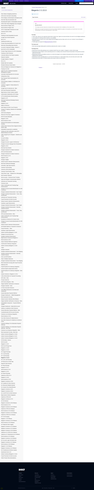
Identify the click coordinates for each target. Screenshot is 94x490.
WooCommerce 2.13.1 (6, 404)
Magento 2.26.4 (4, 140)
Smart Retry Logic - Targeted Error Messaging (11, 173)
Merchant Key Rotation (6, 147)
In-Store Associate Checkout (7, 287)
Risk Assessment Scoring (6, 297)
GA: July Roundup (5, 353)
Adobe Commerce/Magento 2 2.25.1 (9, 336)
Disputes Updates (5, 57)
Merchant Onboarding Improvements (9, 45)
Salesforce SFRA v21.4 (6, 375)
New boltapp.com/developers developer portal (11, 17)
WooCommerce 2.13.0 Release (8, 410)
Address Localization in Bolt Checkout (9, 308)
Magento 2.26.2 (4, 157)
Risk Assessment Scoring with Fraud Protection (11, 262)
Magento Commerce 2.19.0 (7, 381)
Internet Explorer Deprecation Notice (9, 268)
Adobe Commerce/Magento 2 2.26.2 (9, 454)
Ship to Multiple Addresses (7, 258)
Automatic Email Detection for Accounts (10, 74)
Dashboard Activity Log (6, 41)
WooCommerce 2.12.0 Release (7, 422)
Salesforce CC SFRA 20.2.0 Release (9, 432)
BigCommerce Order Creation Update (9, 92)
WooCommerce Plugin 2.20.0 (7, 25)
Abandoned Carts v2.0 (6, 452)
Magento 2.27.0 (4, 103)
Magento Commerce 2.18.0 (7, 391)
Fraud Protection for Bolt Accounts (9, 199)
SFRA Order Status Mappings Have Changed (11, 23)
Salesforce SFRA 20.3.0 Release (8, 414)
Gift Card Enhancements (6, 151)
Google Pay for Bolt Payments (7, 37)
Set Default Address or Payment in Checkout (11, 226)
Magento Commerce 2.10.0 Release (9, 430)
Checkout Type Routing (6, 167)
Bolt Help (33, 7)
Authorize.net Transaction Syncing (8, 181)
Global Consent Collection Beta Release (10, 299)
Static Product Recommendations (8, 458)
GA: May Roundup (5, 365)
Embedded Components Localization (9, 129)
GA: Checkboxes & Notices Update (9, 450)
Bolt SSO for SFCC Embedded (8, 49)
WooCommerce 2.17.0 (6, 155)
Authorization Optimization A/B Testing (9, 94)
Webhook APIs (4, 264)
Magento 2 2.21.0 (5, 371)
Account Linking (4, 138)
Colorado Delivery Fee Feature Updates (10, 55)
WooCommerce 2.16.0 (6, 239)
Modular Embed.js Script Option (8, 65)
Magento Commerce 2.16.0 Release (9, 402)
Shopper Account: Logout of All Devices (10, 142)
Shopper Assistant (5, 249)
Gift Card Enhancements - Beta (8, 213)
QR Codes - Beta (5, 278)
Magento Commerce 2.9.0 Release (8, 438)
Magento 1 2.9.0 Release (6, 418)
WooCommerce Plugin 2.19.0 (7, 27)
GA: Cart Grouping (5, 416)
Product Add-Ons (5, 279)
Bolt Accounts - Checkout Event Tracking (10, 177)
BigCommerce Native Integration (8, 395)
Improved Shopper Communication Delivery (10, 179)
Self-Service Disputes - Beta (7, 281)
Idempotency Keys (5, 76)
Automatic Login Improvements (8, 165)
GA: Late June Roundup (6, 359)
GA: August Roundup (5, 351)
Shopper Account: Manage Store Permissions (11, 144)
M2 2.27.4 (3, 33)
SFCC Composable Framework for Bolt (9, 29)
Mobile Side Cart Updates (7, 63)
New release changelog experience (9, 13)
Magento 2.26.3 (4, 145)
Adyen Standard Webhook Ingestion (9, 241)
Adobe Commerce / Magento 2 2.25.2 (9, 274)
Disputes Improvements (6, 363)
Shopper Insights (5, 159)
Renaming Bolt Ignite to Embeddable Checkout (11, 21)
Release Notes (71, 3)
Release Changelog (38, 7)
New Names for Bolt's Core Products (9, 107)
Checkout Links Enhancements (8, 169)
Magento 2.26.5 (4, 118)
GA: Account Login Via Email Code (8, 440)
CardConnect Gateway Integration (8, 243)
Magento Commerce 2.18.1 (7, 389)
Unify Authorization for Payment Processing (11, 276)
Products (41, 67)
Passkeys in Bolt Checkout (7, 53)
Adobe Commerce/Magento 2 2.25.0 (9, 338)
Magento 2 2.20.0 (5, 377)
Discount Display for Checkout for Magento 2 (11, 67)
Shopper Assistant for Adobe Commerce (10, 149)
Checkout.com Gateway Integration (9, 314)
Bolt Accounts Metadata (6, 116)
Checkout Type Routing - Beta (8, 171)
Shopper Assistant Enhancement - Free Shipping (12, 251)
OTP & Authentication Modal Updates (9, 96)
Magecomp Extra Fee (49, 41)
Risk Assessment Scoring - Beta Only (9, 332)
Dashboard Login (63, 3)
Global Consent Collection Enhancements (10, 161)
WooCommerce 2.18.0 (6, 120)
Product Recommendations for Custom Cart (11, 43)
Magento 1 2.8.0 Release (6, 446)
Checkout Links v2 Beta (6, 31)
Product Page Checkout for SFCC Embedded (11, 51)
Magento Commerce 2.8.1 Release (8, 442)
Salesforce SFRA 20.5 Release (8, 408)
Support (77, 3)
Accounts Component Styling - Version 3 (10, 47)
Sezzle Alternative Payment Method (9, 293)
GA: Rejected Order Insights (7, 424)
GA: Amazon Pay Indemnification (8, 387)
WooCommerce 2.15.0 (6, 316)
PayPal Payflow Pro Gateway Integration (10, 266)
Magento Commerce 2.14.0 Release (9, 412)
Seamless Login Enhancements (8, 203)
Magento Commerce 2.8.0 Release (8, 448)
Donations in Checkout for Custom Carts (10, 219)
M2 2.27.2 (3, 61)
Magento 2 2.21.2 (5, 367)
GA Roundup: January (6, 340)
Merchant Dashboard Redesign (8, 163)
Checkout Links (4, 183)
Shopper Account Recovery (7, 234)
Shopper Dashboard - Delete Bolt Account (10, 306)
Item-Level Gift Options (6, 256)
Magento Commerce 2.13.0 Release (9, 420)
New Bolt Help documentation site (8, 19)
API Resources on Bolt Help (7, 361)
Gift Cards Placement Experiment (8, 90)
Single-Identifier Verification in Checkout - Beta (11, 301)
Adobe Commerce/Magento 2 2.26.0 (9, 245)
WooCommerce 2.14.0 (6, 379)
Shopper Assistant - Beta (6, 285)
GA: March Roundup (5, 373)
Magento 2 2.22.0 (5, 357)
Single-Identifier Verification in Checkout (10, 283)
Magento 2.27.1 (4, 98)
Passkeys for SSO (5, 68)
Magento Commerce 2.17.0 (7, 399)
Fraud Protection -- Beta (6, 228)
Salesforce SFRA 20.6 (6, 397)
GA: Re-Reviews (4, 401)
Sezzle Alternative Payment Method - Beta (10, 310)
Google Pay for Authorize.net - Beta (9, 88)
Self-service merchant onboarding (8, 15)
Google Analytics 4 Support (7, 59)
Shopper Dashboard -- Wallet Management (10, 295)
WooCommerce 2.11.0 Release (7, 436)
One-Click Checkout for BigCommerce (9, 318)
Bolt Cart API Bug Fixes (6, 346)
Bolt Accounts (4, 342)
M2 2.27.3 (3, 39)
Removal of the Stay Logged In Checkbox (10, 114)
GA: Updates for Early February (8, 383)
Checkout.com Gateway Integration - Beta (10, 330)
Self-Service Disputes (6, 112)
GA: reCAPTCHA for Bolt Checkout (9, 393)
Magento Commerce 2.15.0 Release (9, 406)
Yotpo (2, 247)
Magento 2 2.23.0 (5, 349)
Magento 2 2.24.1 (5, 344)
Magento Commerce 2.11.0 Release (9, 426)
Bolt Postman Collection (6, 175)
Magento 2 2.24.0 (5, 347)
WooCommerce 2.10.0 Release (7, 444)
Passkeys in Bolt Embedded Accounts (9, 35)
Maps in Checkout (5, 105)
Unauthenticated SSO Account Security (10, 312)
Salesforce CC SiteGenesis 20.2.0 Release (10, 434)
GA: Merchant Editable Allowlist (8, 385)
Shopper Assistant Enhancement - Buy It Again (11, 192)
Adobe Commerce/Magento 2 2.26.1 (9, 232)
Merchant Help (12, 3)
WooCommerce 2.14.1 (6, 369)
